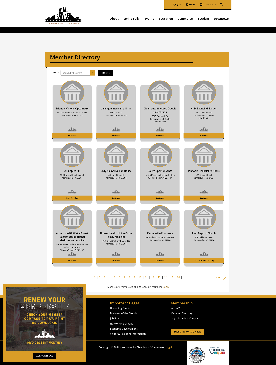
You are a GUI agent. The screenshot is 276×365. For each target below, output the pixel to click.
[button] (92, 73)
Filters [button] (104, 72)
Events (149, 18)
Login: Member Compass (185, 318)
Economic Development (124, 328)
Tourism (203, 18)
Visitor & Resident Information (128, 334)
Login (166, 286)
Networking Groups (121, 323)
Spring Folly (131, 18)
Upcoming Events (120, 308)
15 (172, 277)
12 (152, 277)
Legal (169, 347)
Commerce (185, 18)
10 (140, 277)
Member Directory (181, 313)
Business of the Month (123, 313)
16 (178, 277)
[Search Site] (221, 4)
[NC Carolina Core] (216, 351)
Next (219, 277)
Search (56, 72)
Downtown (221, 18)
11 (146, 277)
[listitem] (72, 110)
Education (166, 18)
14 (165, 277)
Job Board (115, 318)
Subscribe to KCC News (187, 331)
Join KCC (175, 308)
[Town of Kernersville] (207, 351)
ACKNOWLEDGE (44, 355)
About (114, 18)
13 (159, 277)
